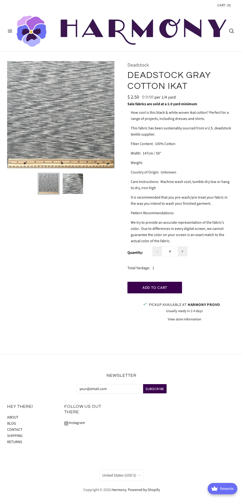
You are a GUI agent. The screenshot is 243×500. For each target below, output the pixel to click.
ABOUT (13, 417)
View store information (184, 319)
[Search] (231, 31)
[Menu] (10, 31)
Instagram (76, 422)
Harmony (119, 489)
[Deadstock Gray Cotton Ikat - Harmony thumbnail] (48, 183)
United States (119, 475)
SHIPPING (15, 435)
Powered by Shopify (144, 489)
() (224, 5)
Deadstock (138, 65)
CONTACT (15, 429)
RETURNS (14, 442)
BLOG (11, 423)
